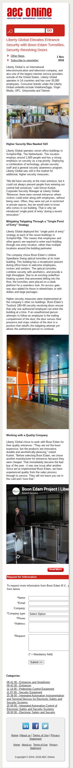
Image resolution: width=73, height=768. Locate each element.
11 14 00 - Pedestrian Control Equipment (30, 688)
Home (14, 735)
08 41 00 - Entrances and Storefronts (28, 682)
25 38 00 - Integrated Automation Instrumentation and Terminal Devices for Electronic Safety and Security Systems (35, 699)
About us (25, 735)
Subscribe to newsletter (24, 60)
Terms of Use (41, 735)
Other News (18, 55)
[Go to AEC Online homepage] (29, 19)
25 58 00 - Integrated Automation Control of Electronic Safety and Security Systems (32, 707)
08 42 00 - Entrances (19, 685)
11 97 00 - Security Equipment (24, 692)
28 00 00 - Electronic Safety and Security (31, 712)
